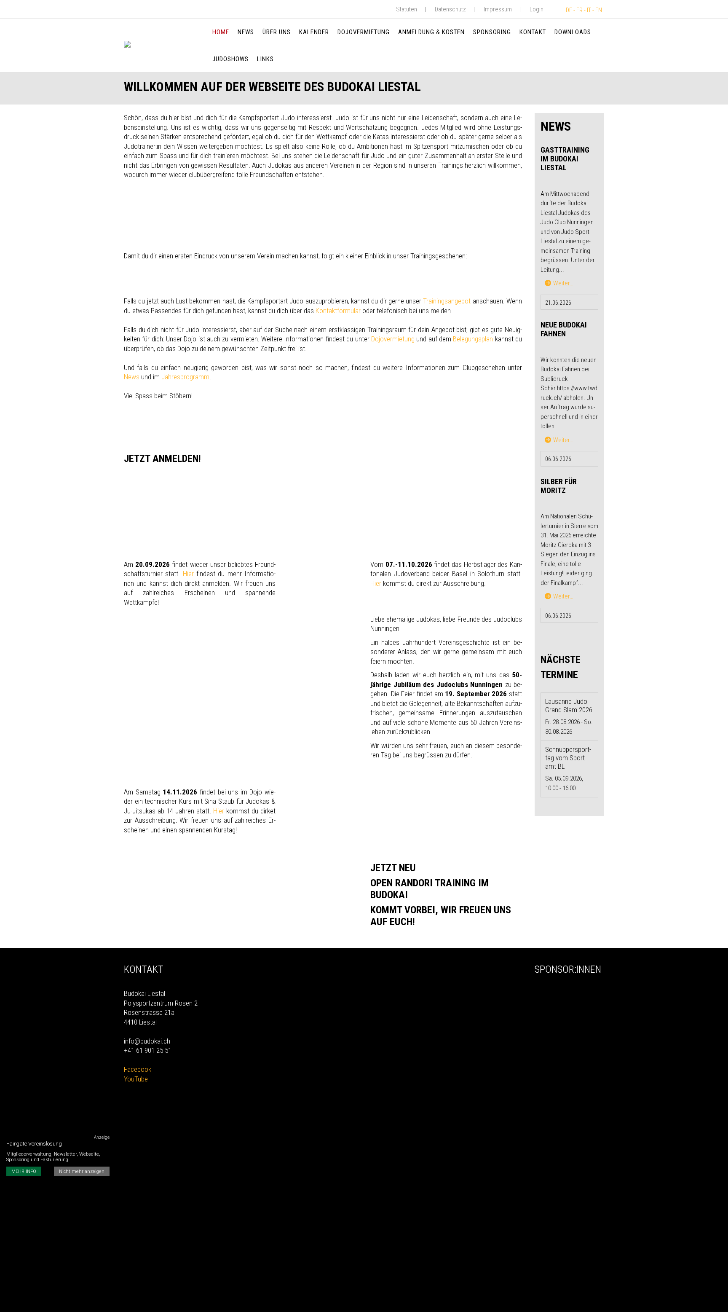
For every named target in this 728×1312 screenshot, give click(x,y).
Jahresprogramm (185, 377)
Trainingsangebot (447, 301)
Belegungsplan (473, 339)
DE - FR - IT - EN (584, 10)
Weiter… (563, 283)
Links (265, 59)
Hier (188, 573)
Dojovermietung (363, 32)
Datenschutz (450, 9)
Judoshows (230, 59)
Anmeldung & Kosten (431, 32)
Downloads (572, 32)
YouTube (136, 1079)
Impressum (498, 9)
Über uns (276, 32)
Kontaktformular (338, 310)
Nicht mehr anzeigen (81, 1172)
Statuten (406, 9)
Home (220, 32)
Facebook (137, 1069)
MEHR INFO (23, 1172)
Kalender (314, 32)
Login (536, 9)
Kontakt (532, 32)
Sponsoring (492, 32)
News (246, 32)
